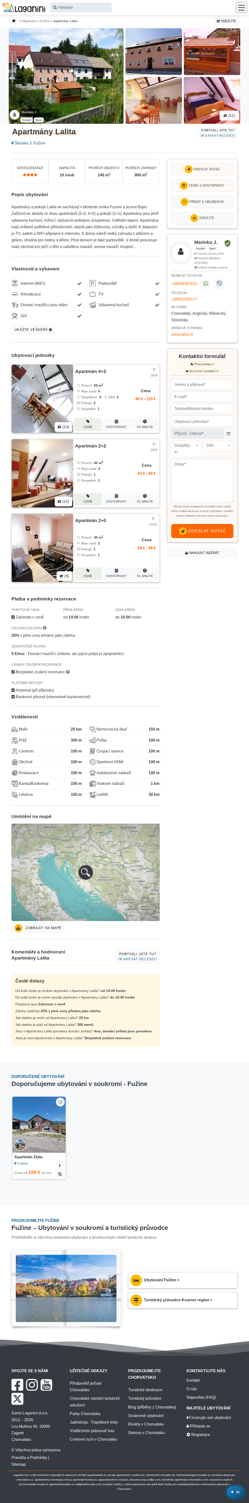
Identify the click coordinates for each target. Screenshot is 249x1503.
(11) (231, 115)
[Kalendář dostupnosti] (60, 1173)
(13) (65, 427)
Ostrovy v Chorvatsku (146, 1433)
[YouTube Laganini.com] (46, 1385)
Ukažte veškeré (32, 330)
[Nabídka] (241, 7)
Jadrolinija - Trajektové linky (94, 1422)
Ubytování (29, 21)
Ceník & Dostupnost (206, 185)
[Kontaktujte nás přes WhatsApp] (205, 284)
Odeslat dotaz (206, 169)
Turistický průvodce (144, 1398)
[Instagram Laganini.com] (32, 1385)
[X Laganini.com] (17, 1399)
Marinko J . (29, 112)
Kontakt (193, 1380)
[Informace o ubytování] (60, 1165)
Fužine (45, 21)
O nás (192, 1389)
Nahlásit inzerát (203, 553)
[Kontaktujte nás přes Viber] (218, 284)
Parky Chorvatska (85, 1414)
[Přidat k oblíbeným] (60, 1102)
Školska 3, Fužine (29, 143)
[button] (85, 872)
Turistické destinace (145, 1390)
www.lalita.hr (182, 334)
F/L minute (145, 427)
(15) (65, 501)
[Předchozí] (18, 1125)
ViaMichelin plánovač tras (92, 1431)
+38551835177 (184, 299)
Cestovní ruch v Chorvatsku (93, 1439)
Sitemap (18, 1464)
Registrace (200, 1435)
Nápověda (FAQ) (201, 1397)
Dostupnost (116, 427)
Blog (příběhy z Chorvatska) (152, 1407)
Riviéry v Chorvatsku (146, 1424)
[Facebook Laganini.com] (17, 1385)
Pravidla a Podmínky (29, 1457)
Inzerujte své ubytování (210, 1418)
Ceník (87, 427)
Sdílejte (228, 21)
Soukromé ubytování (146, 1416)
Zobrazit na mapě (43, 928)
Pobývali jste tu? (218, 133)
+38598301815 (184, 284)
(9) (66, 576)
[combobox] (81, 7)
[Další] (59, 1125)
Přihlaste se (199, 1426)
